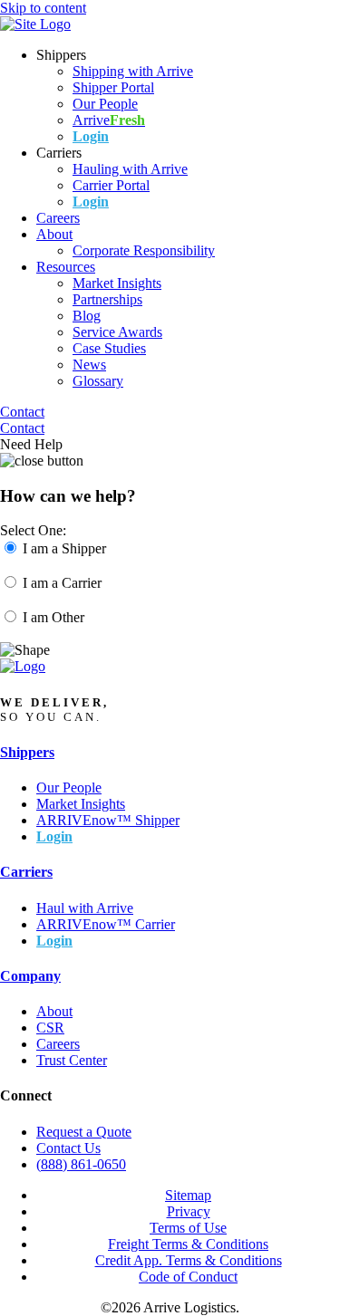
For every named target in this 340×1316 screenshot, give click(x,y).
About (54, 234)
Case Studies (109, 348)
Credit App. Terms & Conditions (188, 1260)
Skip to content (43, 7)
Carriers (26, 871)
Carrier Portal (111, 185)
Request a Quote (83, 1131)
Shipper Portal (113, 87)
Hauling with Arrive (130, 169)
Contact (22, 411)
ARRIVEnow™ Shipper (108, 820)
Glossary (98, 381)
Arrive (109, 120)
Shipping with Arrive (133, 71)
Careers (58, 218)
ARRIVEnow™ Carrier (105, 924)
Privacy (188, 1211)
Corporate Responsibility (144, 250)
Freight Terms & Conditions (188, 1244)
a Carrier (62, 583)
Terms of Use (188, 1227)
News (89, 364)
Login (91, 136)
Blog (87, 315)
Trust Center (71, 1060)
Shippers (27, 752)
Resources (65, 266)
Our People (105, 103)
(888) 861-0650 (81, 1164)
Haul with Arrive (84, 908)
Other (53, 617)
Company (30, 976)
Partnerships (107, 299)
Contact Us (68, 1148)
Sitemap (188, 1195)
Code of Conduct (188, 1276)
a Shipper (64, 548)
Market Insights (117, 283)
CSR (50, 1027)
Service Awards (117, 332)
